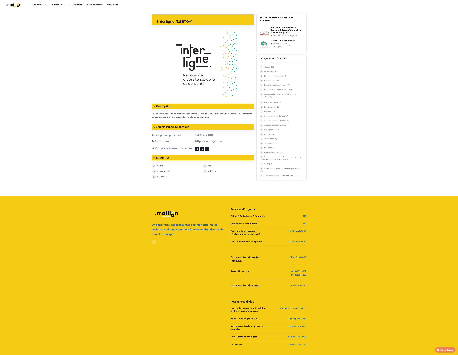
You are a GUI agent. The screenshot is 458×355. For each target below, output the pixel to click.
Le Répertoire (57, 5)
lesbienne (212, 171)
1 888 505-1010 (204, 135)
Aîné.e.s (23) (269, 67)
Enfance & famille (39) (273, 102)
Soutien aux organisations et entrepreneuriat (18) (279, 169)
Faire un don (112, 5)
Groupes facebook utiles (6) (275, 125)
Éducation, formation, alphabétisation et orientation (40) (278, 95)
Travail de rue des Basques (282, 41)
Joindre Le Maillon (94, 5)
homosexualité (163, 171)
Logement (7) (269, 148)
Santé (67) (268, 164)
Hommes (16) (269, 134)
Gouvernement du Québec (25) (276, 121)
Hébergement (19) (271, 130)
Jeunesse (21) (269, 143)
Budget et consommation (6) (275, 76)
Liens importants (75, 5)
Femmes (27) (269, 111)
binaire (160, 166)
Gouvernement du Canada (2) (276, 116)
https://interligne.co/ (209, 141)
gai (209, 166)
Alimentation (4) (270, 71)
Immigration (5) (270, 139)
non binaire (162, 176)
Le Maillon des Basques (37, 5)
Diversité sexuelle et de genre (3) (277, 85)
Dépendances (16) (271, 80)
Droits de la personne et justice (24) (278, 90)
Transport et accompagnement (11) (278, 175)
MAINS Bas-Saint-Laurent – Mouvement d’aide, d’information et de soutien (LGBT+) (285, 30)
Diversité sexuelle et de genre (285, 35)
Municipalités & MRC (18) (274, 152)
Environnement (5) (271, 107)
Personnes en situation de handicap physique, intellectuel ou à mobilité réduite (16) (280, 158)
